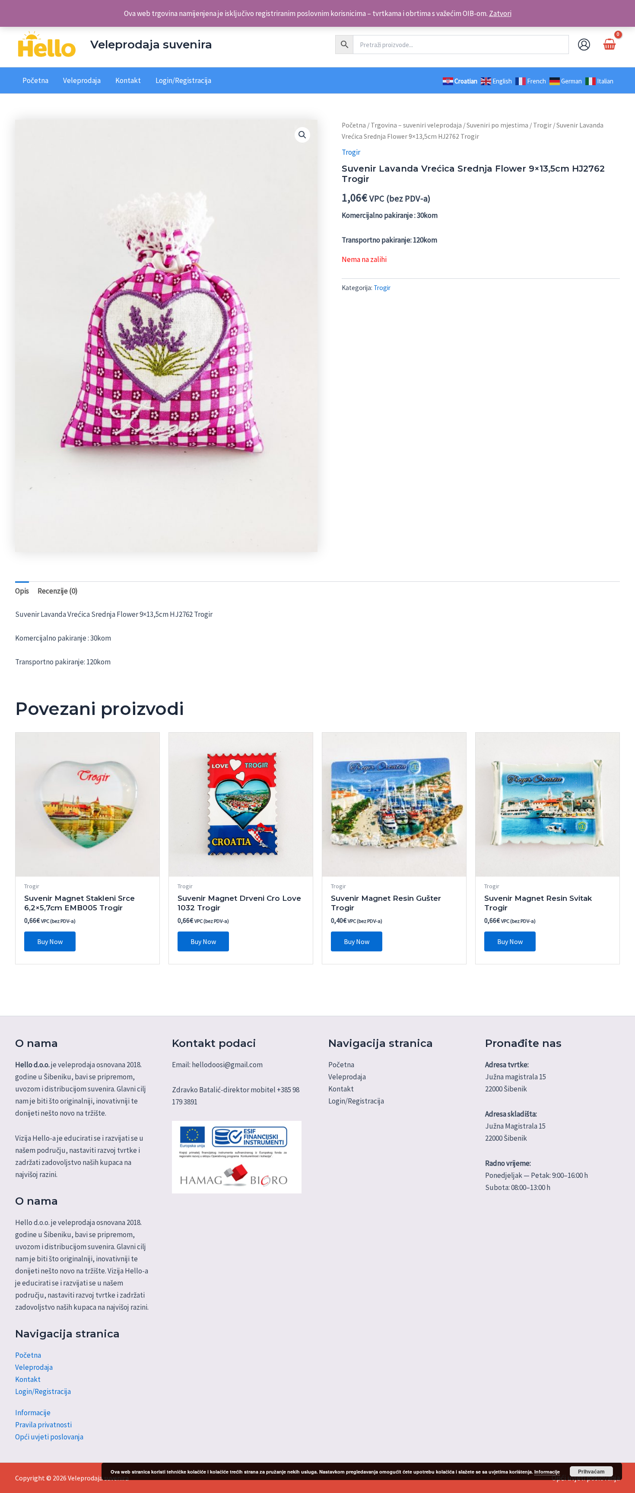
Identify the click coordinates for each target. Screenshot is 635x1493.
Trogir (542, 125)
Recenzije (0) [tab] (58, 591)
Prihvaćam (591, 1471)
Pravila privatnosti (43, 1424)
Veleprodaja (34, 1367)
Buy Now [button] (50, 941)
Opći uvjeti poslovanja (49, 1437)
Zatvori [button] (500, 13)
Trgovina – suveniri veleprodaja (416, 125)
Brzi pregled (87, 868)
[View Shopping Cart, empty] (609, 44)
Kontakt (28, 1379)
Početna (354, 125)
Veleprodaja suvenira (151, 44)
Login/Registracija (43, 1391)
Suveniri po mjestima (497, 125)
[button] (302, 135)
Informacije (33, 1412)
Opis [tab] (22, 591)
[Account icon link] (584, 44)
